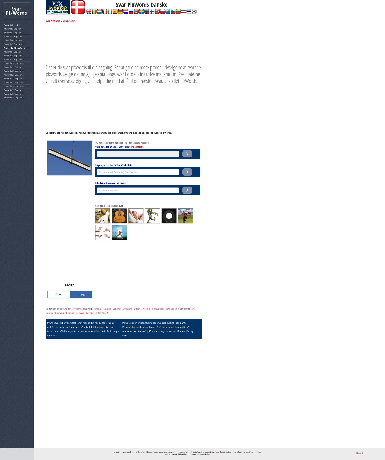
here (209, 454)
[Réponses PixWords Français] (104, 12)
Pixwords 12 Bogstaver (14, 71)
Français (96, 308)
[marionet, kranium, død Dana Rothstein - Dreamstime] (102, 222)
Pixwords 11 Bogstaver (14, 67)
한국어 (105, 312)
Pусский (146, 308)
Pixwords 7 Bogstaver (13, 52)
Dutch (137, 308)
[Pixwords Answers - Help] (58, 13)
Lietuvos (80, 312)
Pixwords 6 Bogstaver (15, 48)
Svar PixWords (53, 21)
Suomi (185, 308)
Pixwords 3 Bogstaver (13, 36)
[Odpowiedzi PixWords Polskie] (162, 12)
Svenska (169, 308)
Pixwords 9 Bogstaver (13, 59)
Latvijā (89, 312)
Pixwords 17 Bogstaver (14, 90)
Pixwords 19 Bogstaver (14, 98)
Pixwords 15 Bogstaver (14, 82)
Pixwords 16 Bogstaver (14, 86)
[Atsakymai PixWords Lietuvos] (178, 12)
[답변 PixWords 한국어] (194, 12)
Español (117, 308)
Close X (359, 453)
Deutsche (127, 308)
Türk (192, 308)
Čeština (70, 312)
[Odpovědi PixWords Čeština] (173, 12)
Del (82, 294)
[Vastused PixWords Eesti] (188, 12)
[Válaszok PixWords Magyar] (99, 12)
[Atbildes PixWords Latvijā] (183, 12)
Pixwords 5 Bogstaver (13, 44)
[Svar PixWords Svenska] (141, 12)
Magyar (87, 308)
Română (77, 308)
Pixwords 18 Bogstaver (14, 94)
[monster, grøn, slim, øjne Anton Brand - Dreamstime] (152, 222)
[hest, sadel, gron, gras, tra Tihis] (185, 222)
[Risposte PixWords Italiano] (110, 12)
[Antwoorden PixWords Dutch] (125, 12)
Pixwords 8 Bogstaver (13, 56)
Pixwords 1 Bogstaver (13, 29)
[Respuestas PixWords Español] (115, 12)
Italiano (107, 308)
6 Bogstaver (69, 21)
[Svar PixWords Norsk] (146, 12)
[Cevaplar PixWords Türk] (157, 12)
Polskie (49, 312)
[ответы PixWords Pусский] (131, 12)
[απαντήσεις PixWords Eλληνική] (167, 12)
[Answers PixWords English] (88, 12)
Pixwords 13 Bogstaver (14, 75)
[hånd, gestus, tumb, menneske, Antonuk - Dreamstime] (102, 239)
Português (157, 308)
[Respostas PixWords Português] (136, 12)
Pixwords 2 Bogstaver (13, 33)
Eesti (97, 312)
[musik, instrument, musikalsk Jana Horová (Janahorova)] (119, 222)
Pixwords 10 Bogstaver (14, 63)
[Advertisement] (124, 43)
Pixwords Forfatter (12, 25)
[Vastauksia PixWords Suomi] (152, 12)
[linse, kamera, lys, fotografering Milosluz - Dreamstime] (169, 222)
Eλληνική (60, 312)
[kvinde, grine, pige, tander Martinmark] (135, 222)
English (67, 308)
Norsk (177, 308)
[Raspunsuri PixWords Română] (94, 12)
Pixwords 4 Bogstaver (13, 40)
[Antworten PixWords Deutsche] (120, 12)
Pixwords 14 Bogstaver (14, 79)
